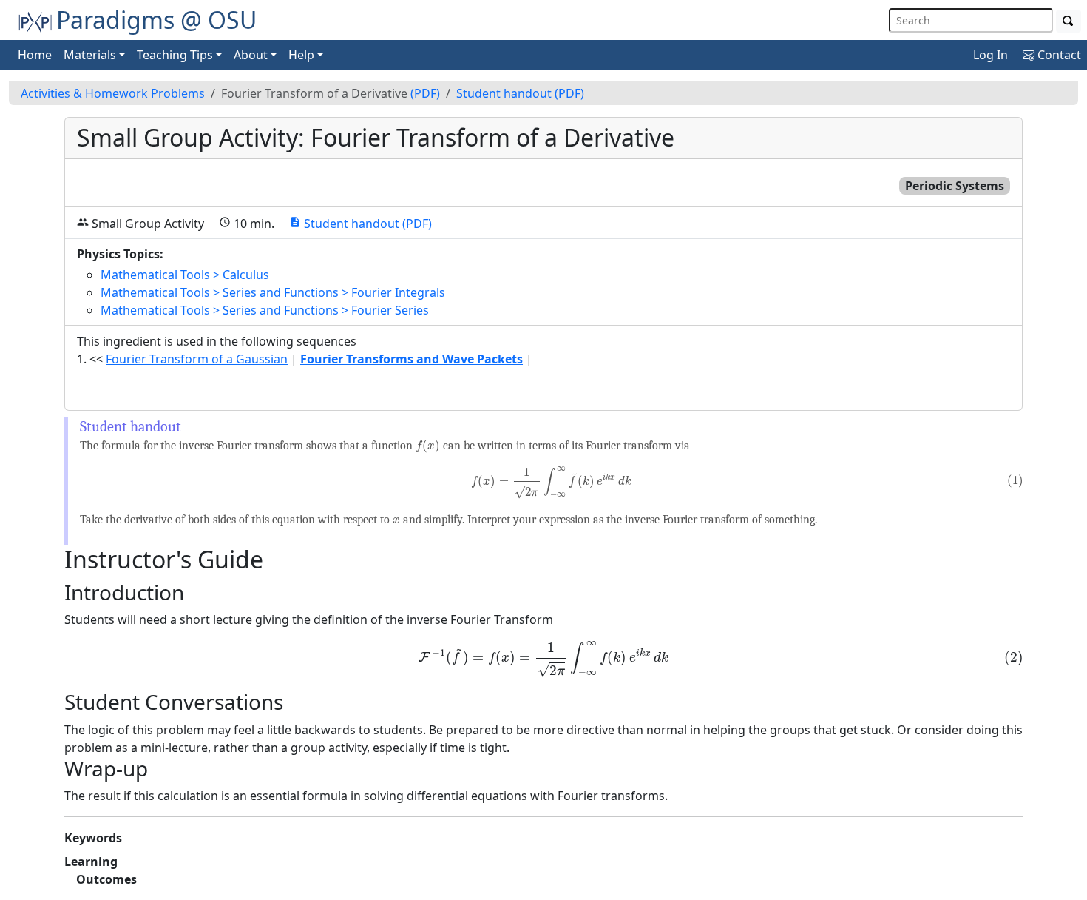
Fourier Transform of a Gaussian (197, 359)
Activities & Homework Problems (113, 93)
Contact (1057, 55)
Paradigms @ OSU (156, 20)
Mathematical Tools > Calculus (185, 274)
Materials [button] (90, 55)
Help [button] (301, 55)
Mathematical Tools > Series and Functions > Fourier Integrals (273, 292)
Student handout (504, 93)
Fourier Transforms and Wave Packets (411, 359)
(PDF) (425, 93)
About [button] (251, 55)
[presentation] (428, 446)
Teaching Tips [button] (175, 55)
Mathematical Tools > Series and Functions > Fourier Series (265, 310)
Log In (990, 55)
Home (35, 55)
